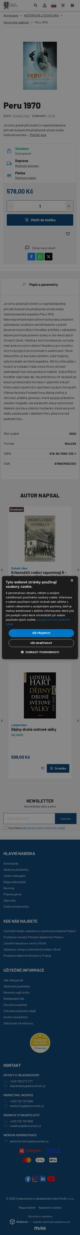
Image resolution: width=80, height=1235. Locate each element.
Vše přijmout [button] (41, 633)
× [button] (71, 580)
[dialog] (40, 617)
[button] (40, 652)
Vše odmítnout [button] (41, 643)
